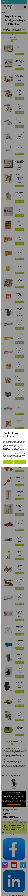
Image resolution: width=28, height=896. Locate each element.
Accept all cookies (20, 462)
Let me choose (8, 462)
